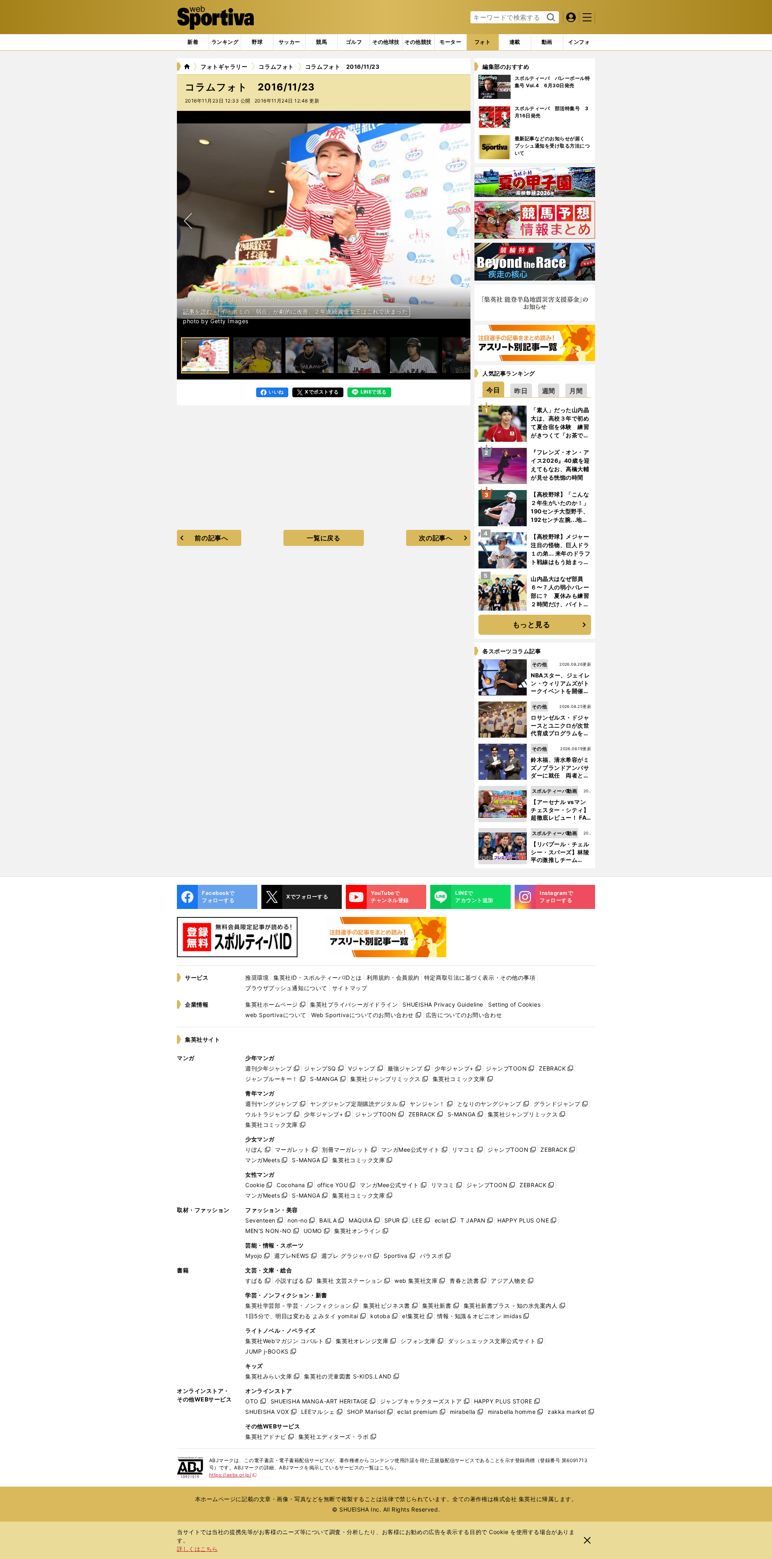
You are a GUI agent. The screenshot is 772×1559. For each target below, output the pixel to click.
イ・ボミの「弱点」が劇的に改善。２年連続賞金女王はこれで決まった (314, 311)
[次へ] (188, 221)
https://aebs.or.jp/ (233, 1475)
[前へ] (459, 221)
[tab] (257, 42)
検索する (550, 17)
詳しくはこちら (197, 1548)
